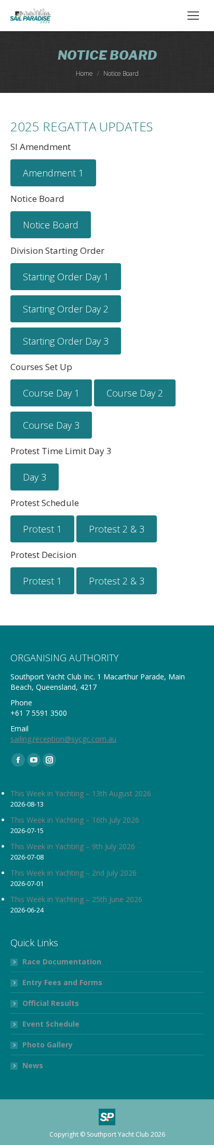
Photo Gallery (47, 1044)
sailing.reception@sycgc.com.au (63, 739)
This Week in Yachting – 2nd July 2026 (73, 873)
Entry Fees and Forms (62, 982)
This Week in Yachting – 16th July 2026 (74, 820)
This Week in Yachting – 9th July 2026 (72, 846)
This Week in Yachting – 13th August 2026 (80, 793)
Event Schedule (50, 1024)
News (32, 1065)
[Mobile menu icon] (193, 15)
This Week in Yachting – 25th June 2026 (76, 899)
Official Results (50, 1003)
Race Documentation (61, 961)
